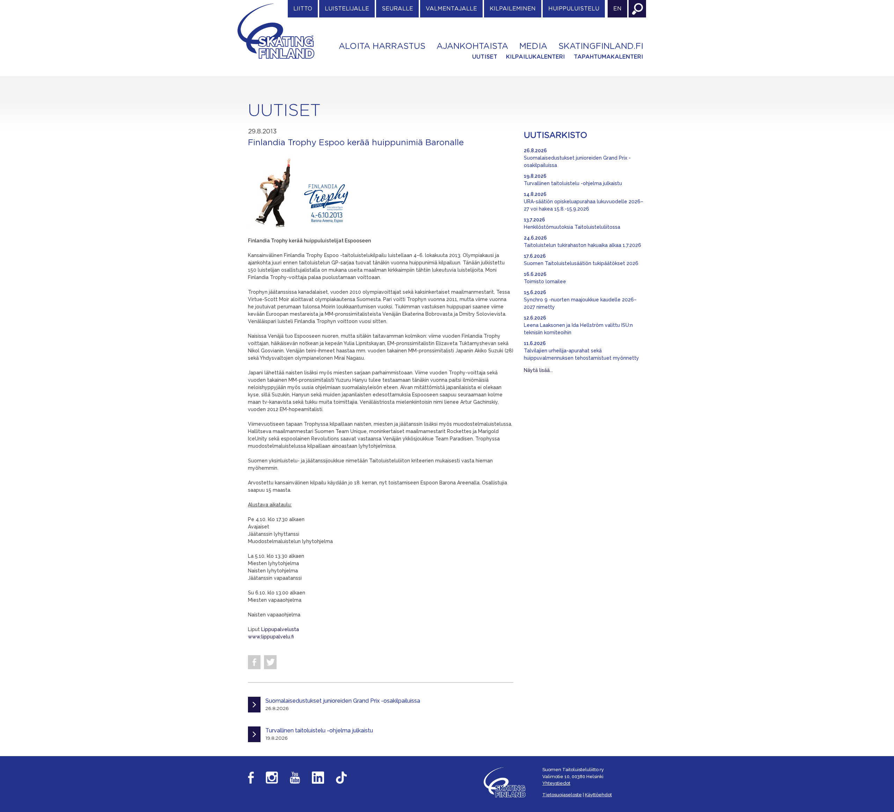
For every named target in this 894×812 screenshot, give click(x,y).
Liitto (302, 9)
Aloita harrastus (382, 46)
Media (533, 46)
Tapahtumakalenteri (608, 57)
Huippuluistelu (573, 9)
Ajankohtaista (472, 46)
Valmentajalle (451, 9)
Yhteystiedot (556, 783)
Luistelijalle (347, 9)
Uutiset (484, 57)
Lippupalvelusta (279, 629)
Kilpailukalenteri (535, 57)
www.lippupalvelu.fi (271, 636)
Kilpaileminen (513, 9)
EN (617, 9)
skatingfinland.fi (600, 46)
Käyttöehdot (598, 794)
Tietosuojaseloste (562, 794)
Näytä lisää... (538, 370)
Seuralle (397, 9)
